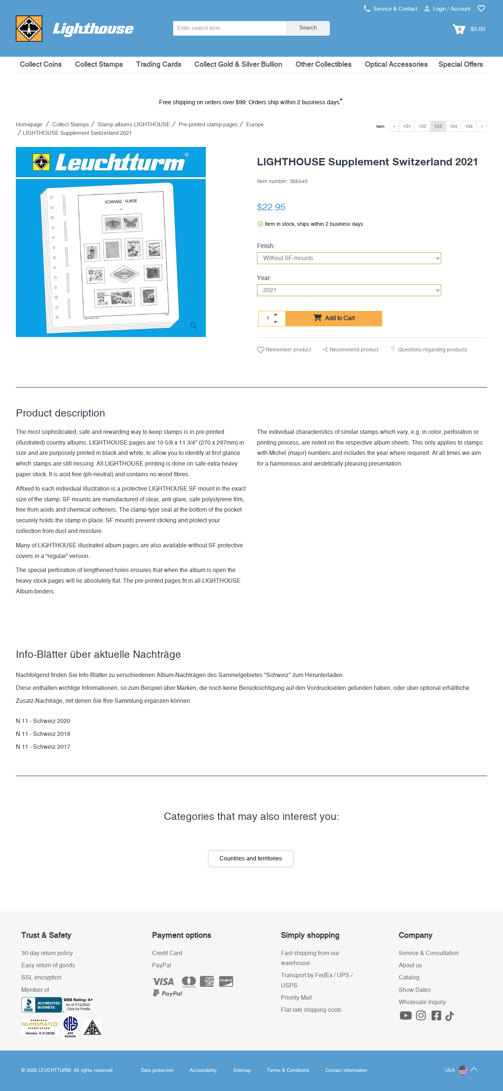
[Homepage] (75, 28)
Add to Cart (339, 318)
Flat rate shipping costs (311, 1010)
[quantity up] (275, 314)
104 (453, 126)
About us (410, 965)
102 (422, 126)
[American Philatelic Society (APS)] (73, 1027)
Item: (380, 126)
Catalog (409, 978)
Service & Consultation (429, 953)
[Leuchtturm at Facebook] (437, 1018)
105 (469, 126)
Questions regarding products (432, 349)
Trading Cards (159, 64)
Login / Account (451, 9)
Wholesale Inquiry (422, 1002)
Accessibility (203, 1070)
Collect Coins (41, 64)
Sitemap (242, 1070)
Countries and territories (250, 859)
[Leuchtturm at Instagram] (422, 1018)
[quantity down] (275, 322)
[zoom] (193, 325)
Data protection (157, 1070)
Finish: (266, 246)
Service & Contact (394, 9)
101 (407, 126)
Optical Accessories (396, 64)
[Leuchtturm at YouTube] (406, 1018)
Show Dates (415, 990)
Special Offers (461, 64)
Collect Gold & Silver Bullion (238, 64)
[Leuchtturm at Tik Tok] (449, 1018)
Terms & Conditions (288, 1070)
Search (308, 28)
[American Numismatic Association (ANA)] (42, 1027)
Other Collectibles (324, 64)
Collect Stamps (99, 64)
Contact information (346, 1070)
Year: (264, 278)
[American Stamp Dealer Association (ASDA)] (92, 1027)
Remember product (287, 349)
